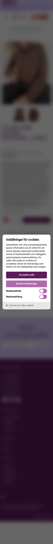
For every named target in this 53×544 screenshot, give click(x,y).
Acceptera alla (26, 274)
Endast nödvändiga (26, 283)
